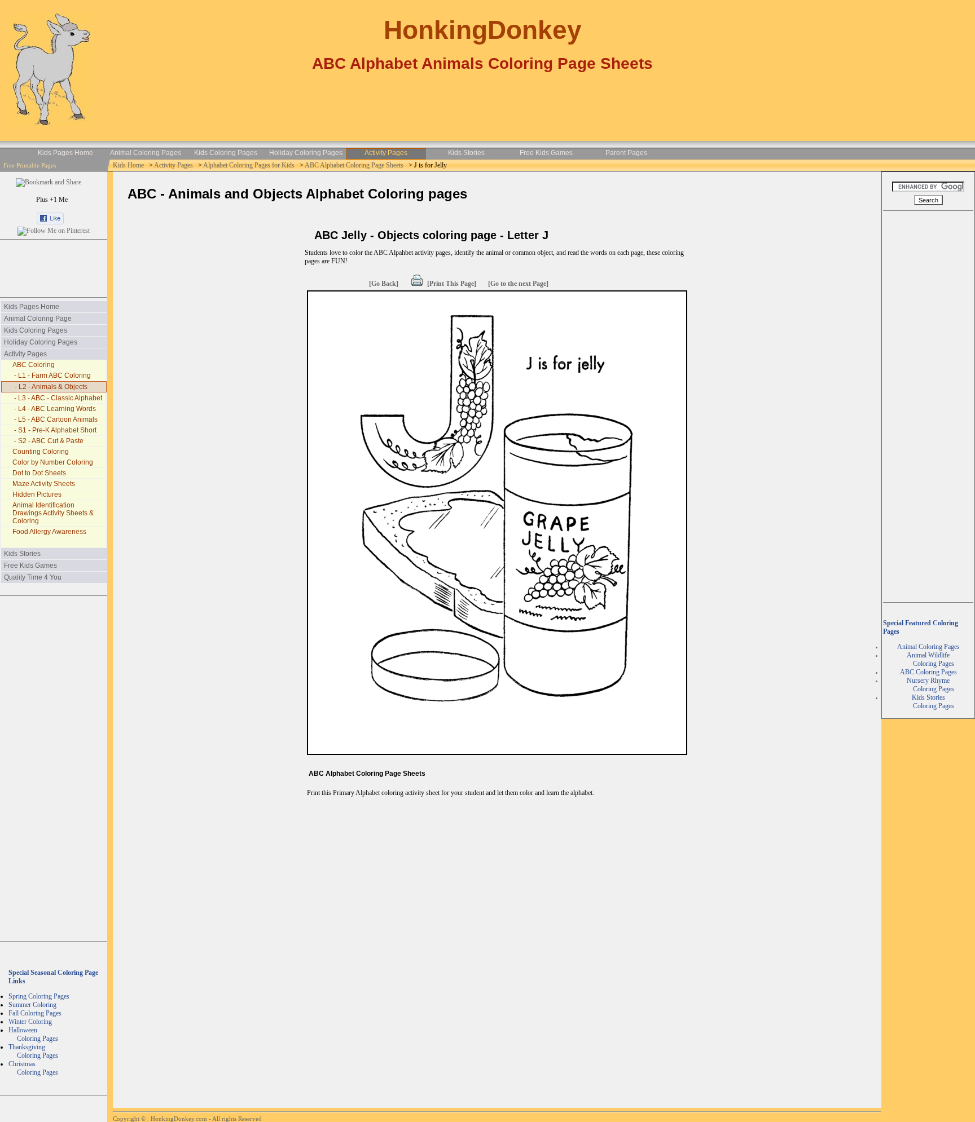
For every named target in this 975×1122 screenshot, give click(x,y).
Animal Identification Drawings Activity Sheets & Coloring (53, 513)
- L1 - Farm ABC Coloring (51, 375)
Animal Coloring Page (38, 319)
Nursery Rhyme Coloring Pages (928, 685)
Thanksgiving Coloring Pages (33, 1051)
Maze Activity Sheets (43, 484)
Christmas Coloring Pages (33, 1068)
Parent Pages (626, 153)
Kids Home (129, 165)
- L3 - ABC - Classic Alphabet (57, 398)
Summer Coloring (32, 1005)
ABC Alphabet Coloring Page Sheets (355, 165)
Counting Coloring (40, 452)
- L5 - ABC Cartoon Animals (55, 419)
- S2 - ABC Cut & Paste (48, 441)
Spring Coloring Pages (38, 996)
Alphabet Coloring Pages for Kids (249, 165)
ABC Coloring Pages (928, 672)
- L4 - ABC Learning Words (54, 409)
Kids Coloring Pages (225, 153)
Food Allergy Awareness (49, 532)
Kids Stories (466, 153)
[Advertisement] (53, 268)
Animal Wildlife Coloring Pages (928, 659)
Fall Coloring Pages (35, 1013)
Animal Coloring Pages (145, 153)
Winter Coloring (30, 1022)
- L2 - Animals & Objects (50, 387)
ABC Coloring (33, 365)
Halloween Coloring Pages (33, 1034)
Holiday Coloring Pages (305, 153)
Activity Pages (385, 153)
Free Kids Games (546, 153)
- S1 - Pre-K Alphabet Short (54, 430)
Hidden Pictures (37, 494)
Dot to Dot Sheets (39, 473)
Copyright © (130, 1118)
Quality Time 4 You (33, 577)
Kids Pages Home (65, 153)
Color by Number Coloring (52, 462)
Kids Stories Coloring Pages (928, 701)
